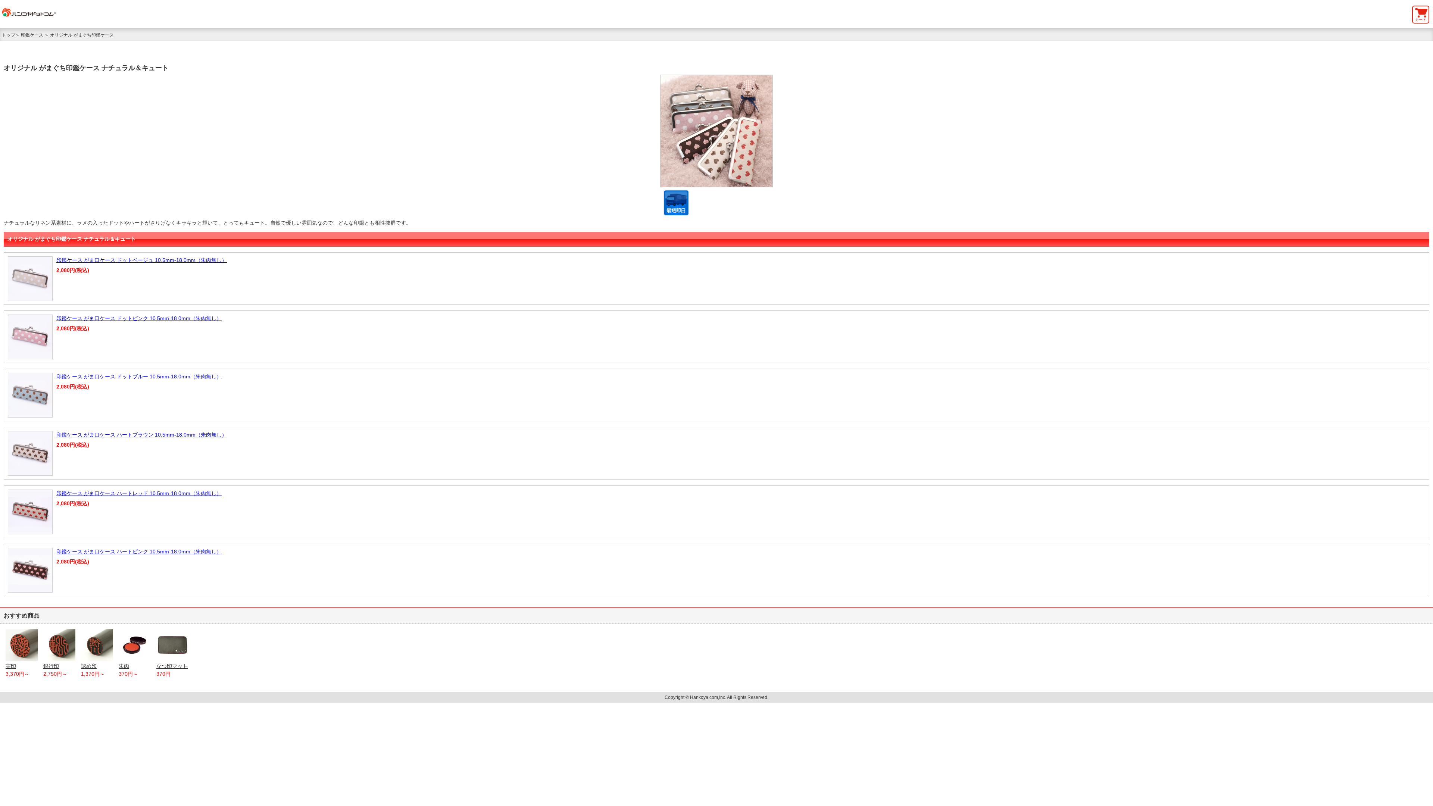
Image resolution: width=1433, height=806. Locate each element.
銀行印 (51, 666)
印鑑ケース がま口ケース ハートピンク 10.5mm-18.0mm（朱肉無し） (139, 551)
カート (1420, 20)
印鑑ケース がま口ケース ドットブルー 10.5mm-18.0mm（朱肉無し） (139, 376)
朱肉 (124, 666)
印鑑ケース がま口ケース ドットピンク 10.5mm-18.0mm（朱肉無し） (139, 318)
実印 (11, 666)
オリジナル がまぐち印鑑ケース (82, 35)
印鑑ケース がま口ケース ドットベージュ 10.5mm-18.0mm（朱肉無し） (141, 260)
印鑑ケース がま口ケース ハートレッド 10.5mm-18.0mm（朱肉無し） (139, 493)
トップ (8, 35)
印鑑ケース (32, 35)
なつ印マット (172, 666)
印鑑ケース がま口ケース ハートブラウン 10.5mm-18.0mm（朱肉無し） (141, 435)
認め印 (89, 666)
